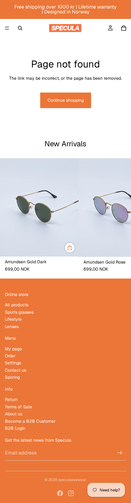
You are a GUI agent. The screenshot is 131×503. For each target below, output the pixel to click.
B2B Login (15, 428)
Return (11, 399)
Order (10, 356)
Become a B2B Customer (30, 421)
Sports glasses (19, 312)
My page (13, 348)
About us (13, 414)
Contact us (15, 370)
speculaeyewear (72, 479)
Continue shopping (66, 100)
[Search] (20, 28)
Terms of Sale (18, 406)
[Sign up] (119, 453)
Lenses (12, 326)
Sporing (12, 377)
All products (16, 305)
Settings (13, 363)
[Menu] (7, 28)
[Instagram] (71, 493)
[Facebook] (60, 493)
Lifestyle (13, 319)
